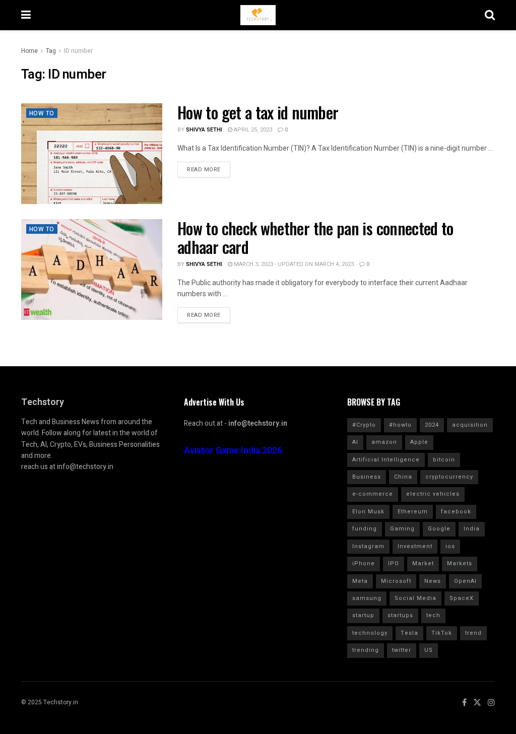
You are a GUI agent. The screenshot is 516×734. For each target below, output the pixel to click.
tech (433, 615)
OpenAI (465, 581)
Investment (415, 546)
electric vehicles (433, 494)
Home (29, 50)
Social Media (415, 598)
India (472, 528)
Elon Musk (368, 511)
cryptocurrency (449, 477)
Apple (419, 442)
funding (364, 528)
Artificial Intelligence (386, 459)
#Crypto (364, 425)
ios (450, 546)
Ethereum (413, 511)
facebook (456, 511)
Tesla (409, 633)
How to (41, 113)
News (432, 581)
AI (355, 442)
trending (365, 650)
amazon (384, 442)
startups (400, 615)
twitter (401, 650)
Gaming (402, 528)
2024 (432, 425)
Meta (360, 581)
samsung (366, 598)
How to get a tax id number (257, 112)
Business (366, 477)
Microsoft (396, 581)
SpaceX (461, 598)
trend (473, 633)
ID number (78, 50)
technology (370, 633)
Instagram (368, 546)
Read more (204, 169)
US (428, 650)
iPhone (363, 563)
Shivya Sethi (204, 129)
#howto (400, 425)
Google (439, 528)
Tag (51, 50)
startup (363, 615)
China (403, 477)
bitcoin (444, 459)
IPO (393, 563)
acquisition (470, 425)
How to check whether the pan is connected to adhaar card (315, 237)
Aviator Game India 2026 (233, 450)
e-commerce (372, 494)
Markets (459, 563)
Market (423, 563)
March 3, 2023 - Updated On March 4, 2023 (293, 264)
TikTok (441, 633)
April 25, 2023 (252, 129)
